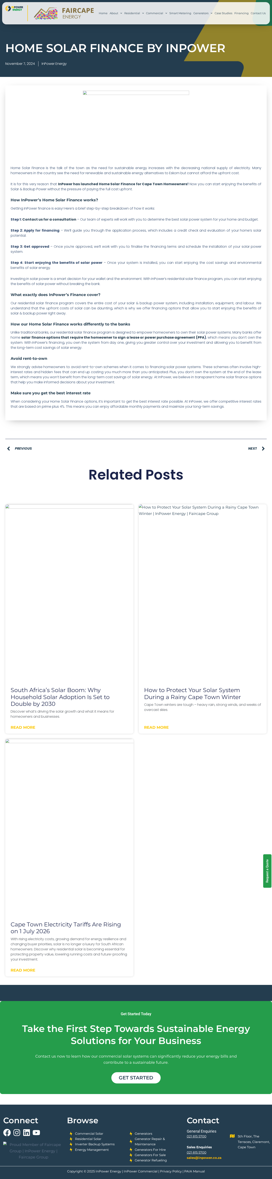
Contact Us (258, 13)
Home (103, 13)
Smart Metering (180, 13)
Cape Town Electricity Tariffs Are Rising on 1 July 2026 (66, 928)
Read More (23, 727)
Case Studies (223, 13)
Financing (241, 13)
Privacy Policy (171, 1171)
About (114, 13)
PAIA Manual (194, 1171)
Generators (200, 13)
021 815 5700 (196, 1136)
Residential (132, 13)
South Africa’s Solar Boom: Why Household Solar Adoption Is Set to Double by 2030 (60, 697)
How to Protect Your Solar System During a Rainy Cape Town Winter (192, 693)
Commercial (154, 13)
